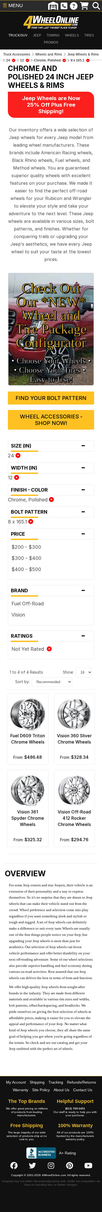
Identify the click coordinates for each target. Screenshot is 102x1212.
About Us (61, 1090)
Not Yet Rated (29, 649)
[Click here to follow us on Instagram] (51, 1165)
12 (11, 477)
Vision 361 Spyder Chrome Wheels (27, 818)
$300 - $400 (26, 558)
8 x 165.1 (18, 522)
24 (12, 455)
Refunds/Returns (81, 1082)
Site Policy (41, 1090)
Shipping (37, 1082)
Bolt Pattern (48, 512)
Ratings (48, 636)
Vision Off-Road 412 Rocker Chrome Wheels (74, 818)
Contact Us (82, 1090)
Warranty (20, 1090)
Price (48, 534)
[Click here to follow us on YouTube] (88, 1165)
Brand (48, 590)
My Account (16, 1082)
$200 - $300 (26, 547)
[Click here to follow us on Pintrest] (69, 1165)
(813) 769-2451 (75, 1108)
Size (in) (48, 445)
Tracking (55, 1082)
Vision (18, 615)
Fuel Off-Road (27, 603)
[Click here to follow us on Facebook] (13, 1165)
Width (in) (48, 467)
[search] (96, 5)
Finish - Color (48, 490)
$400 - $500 (26, 569)
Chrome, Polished (28, 499)
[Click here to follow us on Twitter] (32, 1165)
